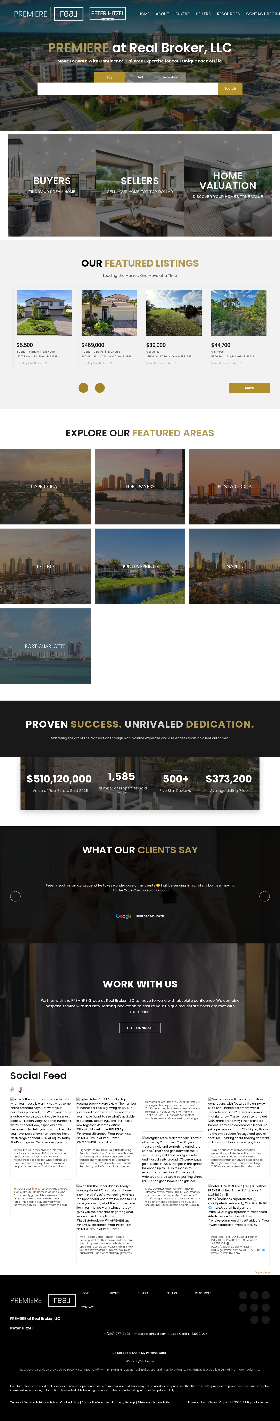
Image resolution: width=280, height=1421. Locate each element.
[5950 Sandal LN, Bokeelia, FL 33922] (239, 335)
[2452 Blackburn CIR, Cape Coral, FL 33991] (109, 335)
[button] (49, 14)
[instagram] (243, 1307)
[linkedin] (254, 1295)
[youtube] (254, 1307)
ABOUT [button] (162, 13)
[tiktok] (266, 1307)
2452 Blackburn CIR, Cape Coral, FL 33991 (107, 356)
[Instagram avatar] (21, 1090)
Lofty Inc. (212, 1402)
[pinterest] (254, 1320)
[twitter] (266, 1295)
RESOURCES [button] (228, 13)
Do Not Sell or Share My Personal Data (139, 1353)
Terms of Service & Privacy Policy (34, 1402)
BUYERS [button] (182, 13)
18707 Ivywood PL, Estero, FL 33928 (37, 356)
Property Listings (123, 1402)
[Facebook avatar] (13, 1090)
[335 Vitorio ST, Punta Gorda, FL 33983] (174, 335)
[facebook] (243, 1295)
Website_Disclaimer (140, 1361)
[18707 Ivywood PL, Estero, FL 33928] (44, 335)
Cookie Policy (69, 1402)
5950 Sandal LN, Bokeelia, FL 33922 (232, 356)
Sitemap (144, 1402)
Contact (256, 13)
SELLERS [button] (203, 13)
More (249, 388)
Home (144, 13)
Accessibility (161, 1402)
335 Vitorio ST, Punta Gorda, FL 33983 (168, 356)
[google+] (266, 1320)
